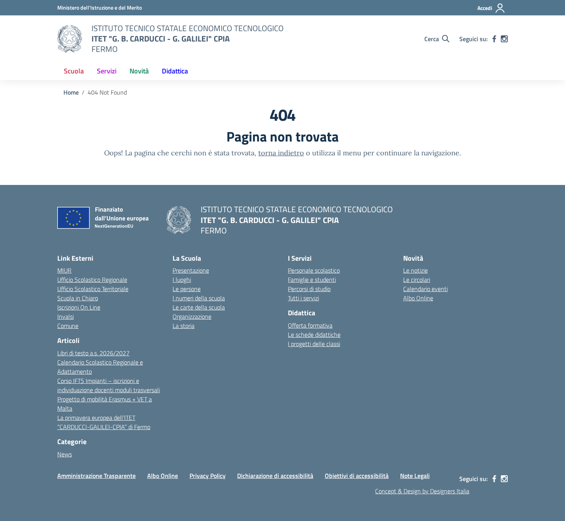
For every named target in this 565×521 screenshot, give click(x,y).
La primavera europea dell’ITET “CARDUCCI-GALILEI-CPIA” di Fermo (103, 422)
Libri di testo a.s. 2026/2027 (93, 353)
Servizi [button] (106, 71)
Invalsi (65, 316)
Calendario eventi (425, 288)
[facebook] (494, 38)
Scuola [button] (74, 71)
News (64, 454)
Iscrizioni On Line (78, 307)
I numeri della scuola (199, 298)
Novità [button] (139, 71)
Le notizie (415, 270)
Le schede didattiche (314, 334)
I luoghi (182, 279)
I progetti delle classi (314, 343)
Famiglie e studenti (312, 279)
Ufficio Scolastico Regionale (92, 279)
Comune (67, 325)
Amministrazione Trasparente (96, 475)
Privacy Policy (207, 475)
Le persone (187, 288)
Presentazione (191, 270)
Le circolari (416, 279)
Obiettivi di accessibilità (357, 475)
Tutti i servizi (303, 298)
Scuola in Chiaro (77, 298)
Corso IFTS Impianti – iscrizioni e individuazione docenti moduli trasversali (108, 385)
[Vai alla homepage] (69, 39)
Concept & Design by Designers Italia (422, 491)
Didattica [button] (175, 71)
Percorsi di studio (309, 288)
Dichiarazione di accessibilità (275, 475)
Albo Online (418, 298)
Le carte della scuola (199, 307)
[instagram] (504, 38)
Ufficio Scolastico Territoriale (92, 288)
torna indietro (281, 152)
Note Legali (415, 475)
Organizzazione (192, 316)
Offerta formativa (310, 325)
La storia (183, 325)
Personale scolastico (314, 270)
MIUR (64, 270)
